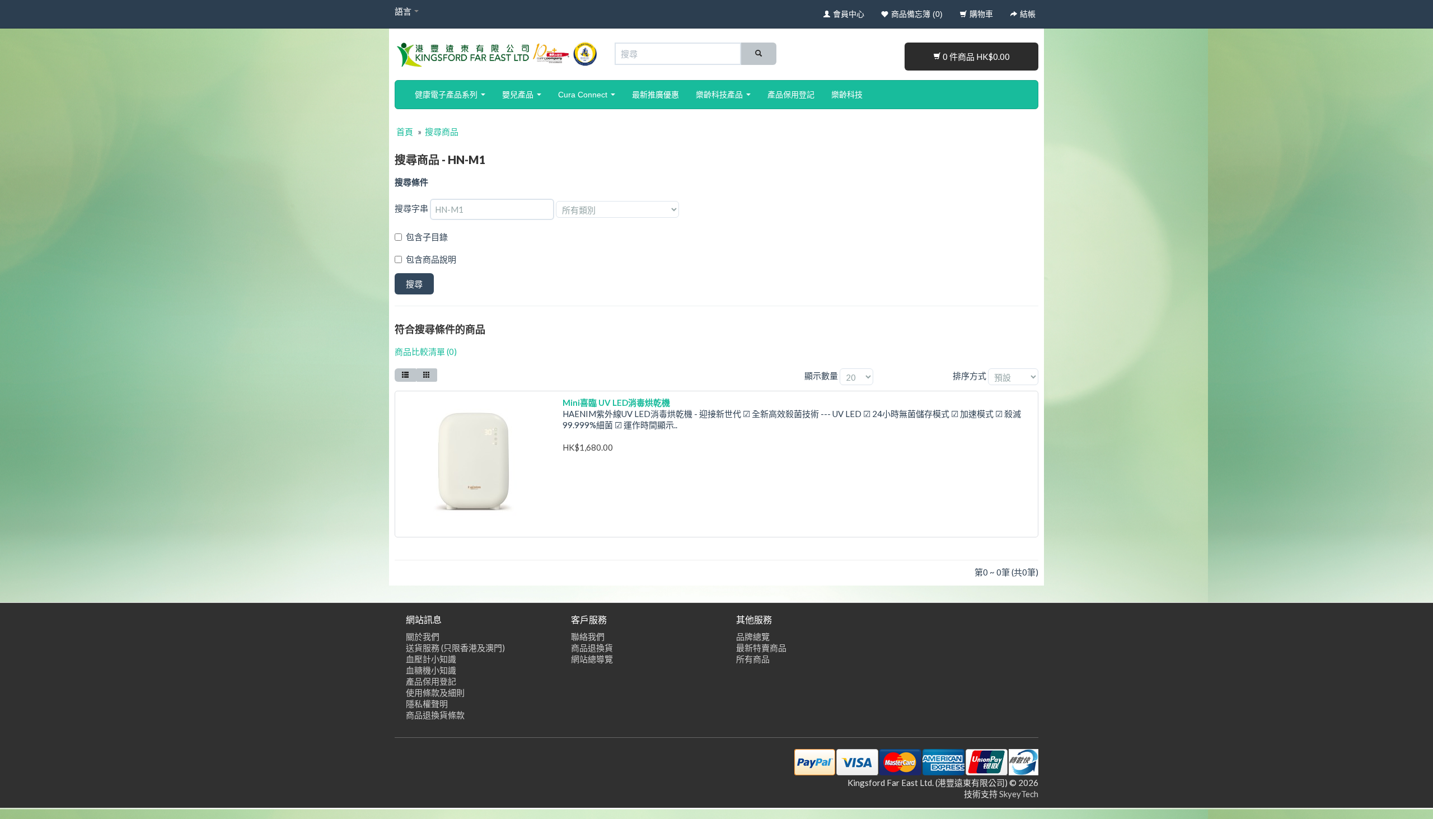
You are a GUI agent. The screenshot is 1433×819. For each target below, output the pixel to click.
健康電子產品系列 (447, 94)
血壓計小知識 (431, 659)
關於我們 (422, 636)
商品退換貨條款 (435, 715)
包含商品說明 (431, 259)
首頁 (404, 132)
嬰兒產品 (519, 94)
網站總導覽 (592, 659)
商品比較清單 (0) (426, 352)
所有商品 (753, 659)
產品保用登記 (790, 94)
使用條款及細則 (435, 692)
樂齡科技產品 (720, 94)
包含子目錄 (427, 237)
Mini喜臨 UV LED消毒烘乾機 (616, 402)
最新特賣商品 (761, 648)
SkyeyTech (1018, 794)
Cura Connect (584, 94)
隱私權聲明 (427, 704)
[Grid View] (426, 375)
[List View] (405, 375)
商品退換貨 (592, 648)
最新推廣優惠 (655, 94)
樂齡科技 (847, 94)
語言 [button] (404, 11)
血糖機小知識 (431, 670)
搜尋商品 (441, 132)
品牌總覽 (753, 636)
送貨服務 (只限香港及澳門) (455, 648)
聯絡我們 (588, 636)
